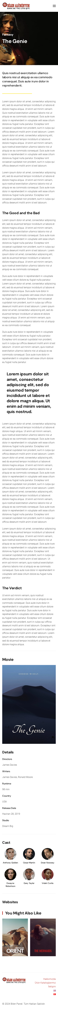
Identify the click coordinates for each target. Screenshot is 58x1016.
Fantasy (7, 34)
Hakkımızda (49, 979)
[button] (54, 6)
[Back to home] (16, 6)
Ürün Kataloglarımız (45, 982)
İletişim (52, 986)
